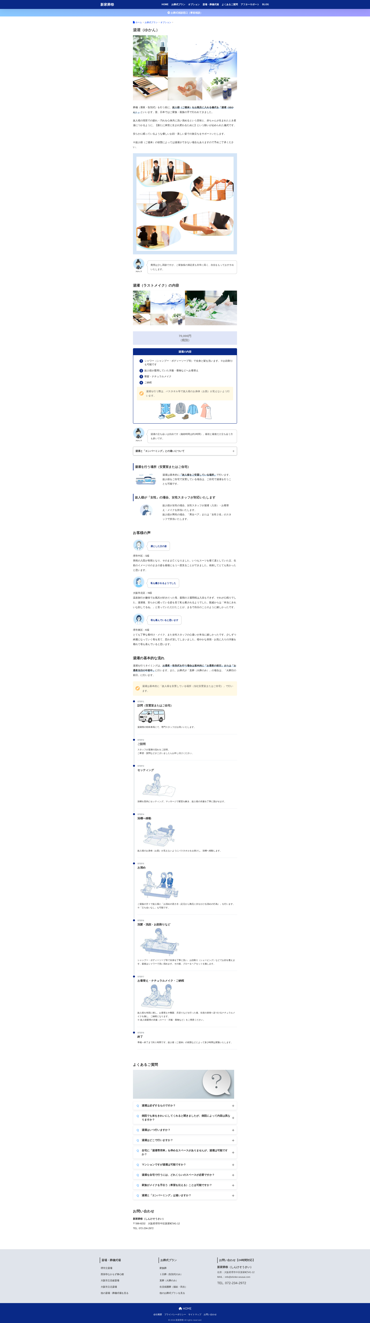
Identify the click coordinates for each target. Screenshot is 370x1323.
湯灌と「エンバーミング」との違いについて (160, 451)
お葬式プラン (178, 4)
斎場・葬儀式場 (211, 4)
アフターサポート (250, 4)
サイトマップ (194, 1314)
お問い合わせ (210, 1314)
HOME (165, 4)
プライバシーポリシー (175, 1314)
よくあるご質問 (230, 4)
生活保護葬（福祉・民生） (173, 1287)
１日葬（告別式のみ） (171, 1274)
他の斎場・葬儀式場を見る (114, 1293)
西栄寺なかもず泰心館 (112, 1274)
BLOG (265, 4)
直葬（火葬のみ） (169, 1280)
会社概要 (157, 1314)
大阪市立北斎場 (109, 1287)
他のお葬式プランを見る (172, 1293)
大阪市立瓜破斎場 (110, 1280)
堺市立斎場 (106, 1268)
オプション (194, 4)
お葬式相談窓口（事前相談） (186, 12)
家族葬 (163, 1268)
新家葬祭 (107, 4)
